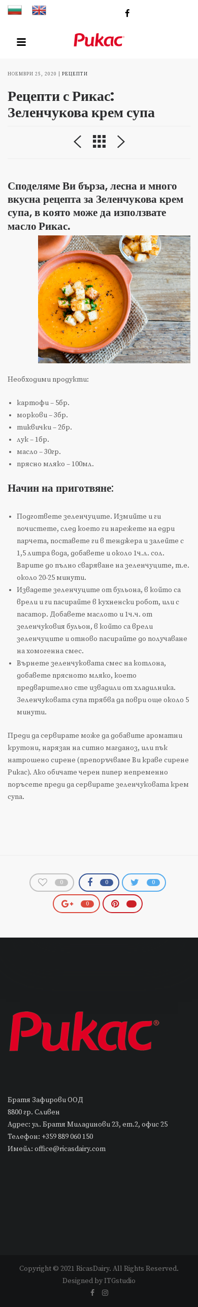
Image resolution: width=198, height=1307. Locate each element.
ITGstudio (120, 1281)
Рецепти (75, 74)
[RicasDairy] (99, 42)
